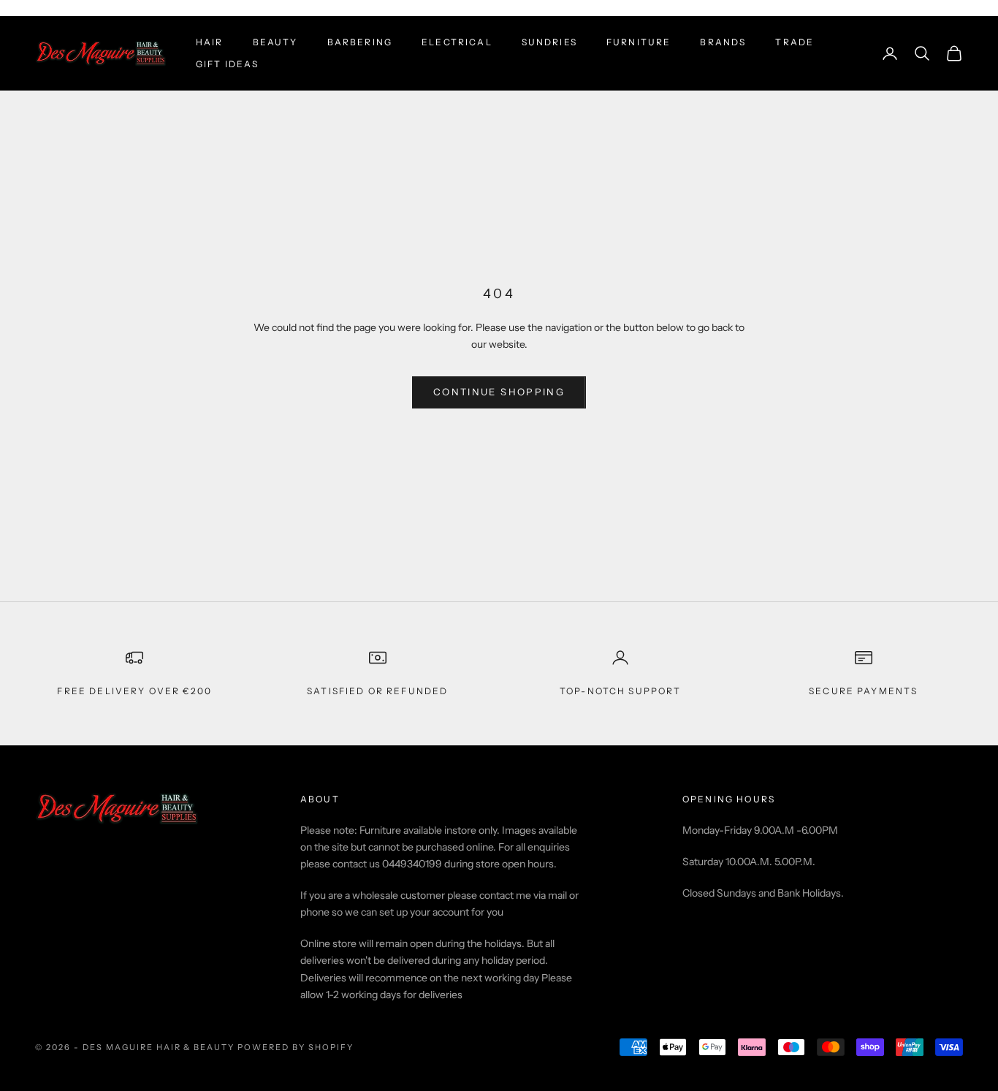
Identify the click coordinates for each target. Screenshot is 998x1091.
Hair (210, 42)
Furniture (638, 42)
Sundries (549, 42)
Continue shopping (499, 392)
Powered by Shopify (295, 1047)
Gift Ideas (227, 63)
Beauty (275, 42)
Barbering (359, 42)
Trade (794, 42)
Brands (723, 42)
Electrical (457, 42)
